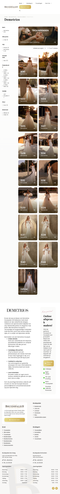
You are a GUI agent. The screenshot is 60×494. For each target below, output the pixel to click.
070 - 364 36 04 (8, 460)
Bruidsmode (38, 406)
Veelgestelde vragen (40, 417)
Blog (36, 415)
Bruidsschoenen (8, 438)
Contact (37, 410)
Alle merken (7, 432)
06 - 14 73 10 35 (8, 462)
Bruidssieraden (8, 441)
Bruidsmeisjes (7, 436)
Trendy (36, 436)
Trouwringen (38, 3)
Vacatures (37, 413)
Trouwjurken (7, 430)
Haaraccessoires (8, 445)
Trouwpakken (38, 430)
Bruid (20, 3)
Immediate (38, 432)
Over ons (37, 408)
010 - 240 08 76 (39, 460)
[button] (20, 10)
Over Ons (47, 3)
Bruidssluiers (7, 443)
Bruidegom (30, 3)
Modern (37, 434)
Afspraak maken (25, 7)
